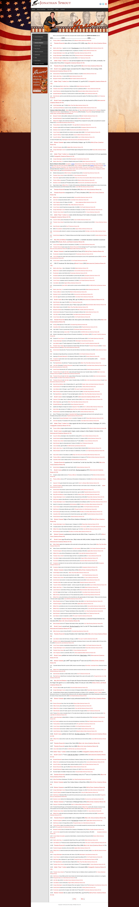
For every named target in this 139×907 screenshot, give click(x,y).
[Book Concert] (40, 80)
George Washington (57, 55)
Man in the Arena (54, 367)
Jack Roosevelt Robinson (58, 107)
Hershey (55, 324)
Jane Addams (85, 334)
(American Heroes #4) (93, 88)
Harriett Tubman (88, 110)
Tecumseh (55, 560)
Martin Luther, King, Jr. (58, 448)
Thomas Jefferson (57, 40)
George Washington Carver (59, 53)
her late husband (76, 548)
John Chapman (56, 202)
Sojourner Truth (56, 399)
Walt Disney (55, 499)
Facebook (100, 4)
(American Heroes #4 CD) (65, 122)
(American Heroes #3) (86, 40)
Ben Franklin (56, 721)
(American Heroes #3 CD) (85, 53)
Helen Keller (56, 177)
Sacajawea (55, 127)
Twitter (103, 4)
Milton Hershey (68, 173)
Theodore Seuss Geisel (58, 88)
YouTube (106, 4)
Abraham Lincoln (57, 129)
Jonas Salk (55, 256)
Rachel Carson (72, 170)
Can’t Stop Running (73, 111)
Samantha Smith (56, 327)
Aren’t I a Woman (97, 110)
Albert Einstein (56, 57)
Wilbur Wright (56, 307)
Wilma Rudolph (56, 450)
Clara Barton (59, 228)
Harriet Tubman (56, 204)
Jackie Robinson (57, 91)
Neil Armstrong (56, 231)
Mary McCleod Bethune (67, 113)
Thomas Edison (56, 124)
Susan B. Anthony (57, 134)
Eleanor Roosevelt (74, 247)
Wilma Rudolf (56, 779)
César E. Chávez (98, 692)
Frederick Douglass (57, 147)
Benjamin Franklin (57, 78)
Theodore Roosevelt (57, 247)
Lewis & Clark (56, 832)
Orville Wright (56, 105)
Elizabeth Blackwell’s (63, 356)
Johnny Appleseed (85, 202)
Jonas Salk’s (64, 285)
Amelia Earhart (56, 50)
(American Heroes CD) (98, 48)
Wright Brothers (58, 363)
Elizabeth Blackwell (57, 93)
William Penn (56, 120)
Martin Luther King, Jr (58, 76)
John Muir (55, 199)
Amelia (83, 887)
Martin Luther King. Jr (58, 840)
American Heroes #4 (85, 57)
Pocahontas (55, 254)
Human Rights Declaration (59, 836)
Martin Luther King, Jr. (58, 48)
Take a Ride (82, 110)
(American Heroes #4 (91, 499)
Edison (58, 713)
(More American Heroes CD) (88, 91)
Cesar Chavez (56, 132)
